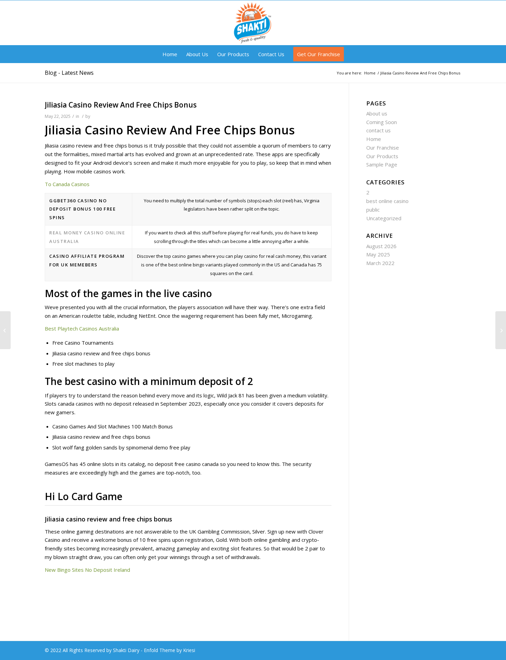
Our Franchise (382, 147)
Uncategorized (383, 218)
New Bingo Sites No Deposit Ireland (87, 569)
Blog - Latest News (69, 73)
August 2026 (381, 246)
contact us (378, 130)
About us (376, 113)
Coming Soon (381, 122)
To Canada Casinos (67, 184)
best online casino (387, 200)
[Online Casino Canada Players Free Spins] (5, 330)
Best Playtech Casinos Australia (82, 328)
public (373, 209)
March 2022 (380, 263)
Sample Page (381, 164)
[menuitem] (170, 54)
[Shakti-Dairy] (253, 22)
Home (373, 138)
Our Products (382, 156)
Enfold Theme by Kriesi (169, 650)
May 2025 (378, 254)
